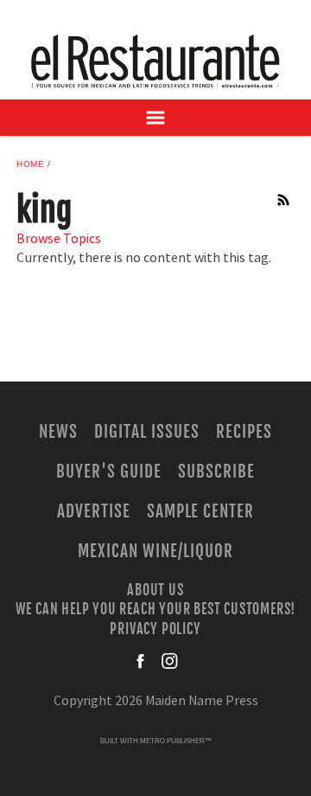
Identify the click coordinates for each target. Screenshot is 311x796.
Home (30, 164)
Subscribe (216, 471)
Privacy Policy (155, 628)
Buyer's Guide (108, 471)
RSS (284, 199)
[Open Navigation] (155, 118)
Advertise (93, 511)
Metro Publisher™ (176, 741)
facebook (142, 661)
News (58, 431)
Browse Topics (58, 238)
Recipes (244, 431)
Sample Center (200, 511)
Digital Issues (146, 431)
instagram (169, 661)
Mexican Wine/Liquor (155, 551)
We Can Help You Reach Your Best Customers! (156, 609)
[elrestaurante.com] (155, 61)
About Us (155, 589)
